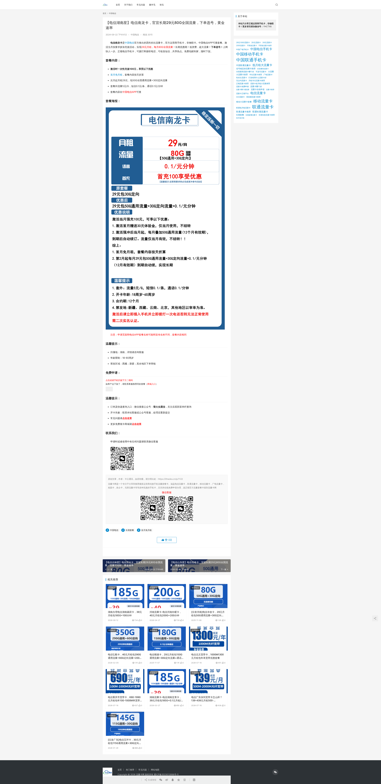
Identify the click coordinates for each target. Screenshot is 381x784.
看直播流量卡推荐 (253, 97)
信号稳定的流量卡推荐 (246, 68)
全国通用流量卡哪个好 (245, 72)
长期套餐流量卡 (251, 115)
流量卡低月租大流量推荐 (260, 84)
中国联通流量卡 (243, 65)
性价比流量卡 (241, 78)
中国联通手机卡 (251, 59)
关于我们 (128, 4)
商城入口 (151, 384)
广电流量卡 (268, 74)
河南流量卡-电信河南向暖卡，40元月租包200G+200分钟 (166, 613)
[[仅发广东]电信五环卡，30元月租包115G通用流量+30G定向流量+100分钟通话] (125, 724)
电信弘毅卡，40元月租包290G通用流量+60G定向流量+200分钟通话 (125, 656)
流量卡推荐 (270, 89)
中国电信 (135, 34)
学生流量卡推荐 (255, 74)
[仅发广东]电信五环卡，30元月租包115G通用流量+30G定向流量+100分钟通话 (124, 741)
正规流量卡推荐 (242, 83)
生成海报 (151, 779)
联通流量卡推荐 (243, 111)
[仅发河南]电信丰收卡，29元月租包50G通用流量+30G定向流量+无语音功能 (208, 613)
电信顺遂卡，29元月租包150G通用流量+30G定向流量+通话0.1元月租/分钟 (166, 656)
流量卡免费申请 (242, 86)
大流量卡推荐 (242, 74)
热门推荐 (130, 769)
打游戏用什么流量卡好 (257, 77)
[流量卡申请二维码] (109, 388)
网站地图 (155, 769)
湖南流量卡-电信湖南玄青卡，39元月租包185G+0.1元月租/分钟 (166, 699)
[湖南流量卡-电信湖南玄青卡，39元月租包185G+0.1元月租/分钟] (166, 681)
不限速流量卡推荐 (265, 46)
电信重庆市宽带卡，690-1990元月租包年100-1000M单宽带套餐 (124, 699)
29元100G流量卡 (243, 42)
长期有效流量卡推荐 (267, 115)
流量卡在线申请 (257, 89)
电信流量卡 (258, 93)
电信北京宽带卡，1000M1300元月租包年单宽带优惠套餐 (207, 656)
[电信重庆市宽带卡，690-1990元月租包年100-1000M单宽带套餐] (125, 681)
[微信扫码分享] (160, 780)
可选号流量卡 (261, 71)
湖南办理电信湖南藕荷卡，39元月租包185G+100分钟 (125, 613)
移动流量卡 (263, 101)
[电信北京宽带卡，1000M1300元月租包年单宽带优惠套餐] (208, 639)
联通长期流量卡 (260, 111)
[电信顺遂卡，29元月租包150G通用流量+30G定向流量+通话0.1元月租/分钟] (166, 639)
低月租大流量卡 (262, 65)
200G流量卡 (240, 45)
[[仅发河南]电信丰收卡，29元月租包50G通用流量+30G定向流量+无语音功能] (208, 596)
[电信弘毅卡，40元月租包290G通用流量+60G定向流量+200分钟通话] (125, 639)
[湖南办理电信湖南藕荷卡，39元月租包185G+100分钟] (125, 596)
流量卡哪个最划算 (242, 89)
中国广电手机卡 (242, 49)
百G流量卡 (240, 97)
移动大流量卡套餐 (244, 102)
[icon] (275, 772)
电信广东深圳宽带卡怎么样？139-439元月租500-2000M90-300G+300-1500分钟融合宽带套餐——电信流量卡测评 (208, 699)
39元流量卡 (267, 42)
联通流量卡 (263, 106)
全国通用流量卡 (263, 69)
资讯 (162, 4)
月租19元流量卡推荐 (257, 80)
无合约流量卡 (241, 80)
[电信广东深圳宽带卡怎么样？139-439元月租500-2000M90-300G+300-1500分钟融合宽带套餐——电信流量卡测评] (208, 681)
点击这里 (127, 418)
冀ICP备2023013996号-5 (166, 774)
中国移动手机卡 (249, 54)
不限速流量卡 (252, 45)
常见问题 (141, 4)
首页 (118, 4)
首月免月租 (116, 74)
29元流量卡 (256, 42)
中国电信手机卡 (261, 49)
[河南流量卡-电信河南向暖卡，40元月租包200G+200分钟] (166, 596)
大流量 (271, 71)
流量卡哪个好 (256, 86)
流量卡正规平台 (242, 93)
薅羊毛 (152, 4)
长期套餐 (130, 530)
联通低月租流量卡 (243, 108)
